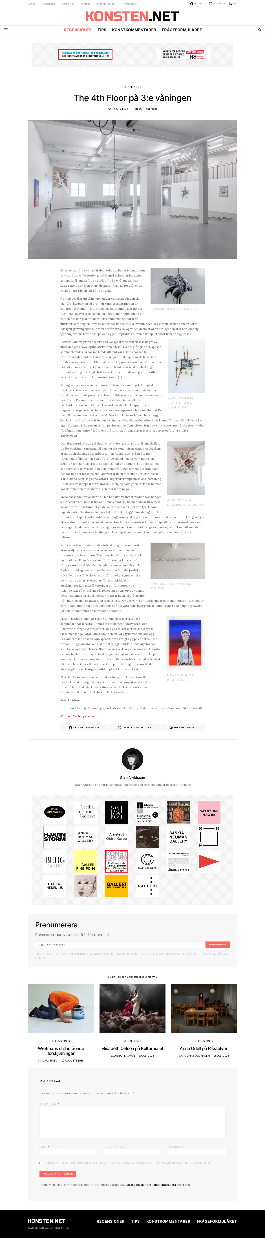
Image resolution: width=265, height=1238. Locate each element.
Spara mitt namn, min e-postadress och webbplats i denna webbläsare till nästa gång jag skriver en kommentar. (128, 1163)
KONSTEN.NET (47, 1221)
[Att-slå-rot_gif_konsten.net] (147, 837)
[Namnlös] (85, 812)
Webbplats (176, 1146)
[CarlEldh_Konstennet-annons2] (178, 812)
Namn (44, 1146)
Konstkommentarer (134, 30)
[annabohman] (85, 837)
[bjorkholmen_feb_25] (116, 812)
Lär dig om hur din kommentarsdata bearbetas (158, 1184)
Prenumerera (129, 3)
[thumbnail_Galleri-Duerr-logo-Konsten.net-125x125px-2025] (147, 885)
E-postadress (115, 1146)
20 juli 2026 (146, 1055)
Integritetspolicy (105, 3)
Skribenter (68, 3)
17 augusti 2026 (72, 1060)
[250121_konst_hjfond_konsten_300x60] (85, 54)
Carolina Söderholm (194, 1055)
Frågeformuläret (182, 30)
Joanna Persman (123, 1055)
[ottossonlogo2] (54, 812)
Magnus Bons (48, 1060)
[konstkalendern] (116, 861)
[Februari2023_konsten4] (54, 861)
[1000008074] (178, 837)
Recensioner (78, 30)
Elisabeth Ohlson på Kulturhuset (132, 1048)
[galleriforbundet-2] (209, 837)
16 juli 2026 (221, 1055)
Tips (102, 30)
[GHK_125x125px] (116, 885)
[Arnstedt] (116, 837)
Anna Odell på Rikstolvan (204, 1048)
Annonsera (49, 3)
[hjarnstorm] (54, 837)
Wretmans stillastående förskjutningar (61, 1051)
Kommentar (48, 1104)
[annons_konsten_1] (209, 861)
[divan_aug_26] (85, 885)
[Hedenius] (54, 885)
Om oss (32, 3)
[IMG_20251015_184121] (183, 54)
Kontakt (85, 3)
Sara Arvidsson (119, 108)
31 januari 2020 (146, 108)
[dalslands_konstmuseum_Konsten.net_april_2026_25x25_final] (147, 812)
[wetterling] (209, 812)
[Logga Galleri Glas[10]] (147, 861)
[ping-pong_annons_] (85, 861)
